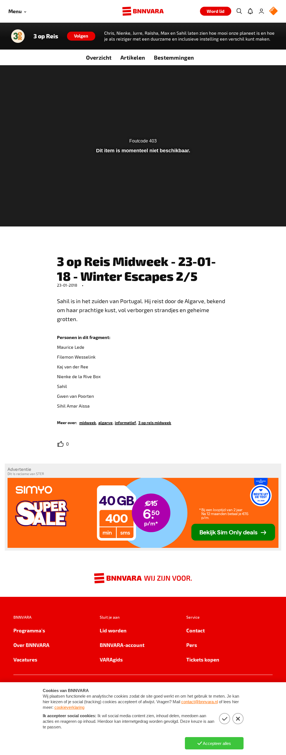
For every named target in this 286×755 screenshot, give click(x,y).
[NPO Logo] (273, 11)
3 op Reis (46, 36)
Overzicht (98, 57)
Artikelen (132, 57)
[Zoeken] (239, 11)
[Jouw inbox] (250, 11)
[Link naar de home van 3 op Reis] (18, 36)
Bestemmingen (174, 57)
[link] (87, 422)
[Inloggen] (261, 11)
